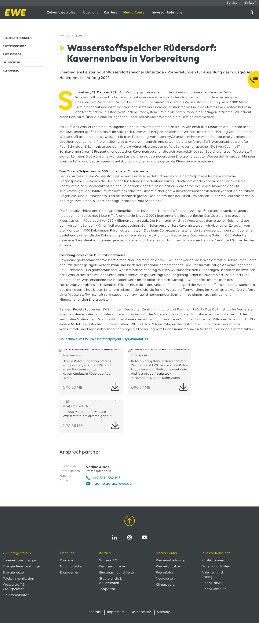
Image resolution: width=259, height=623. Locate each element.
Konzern (66, 560)
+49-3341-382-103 (106, 478)
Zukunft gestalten (62, 12)
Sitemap (163, 612)
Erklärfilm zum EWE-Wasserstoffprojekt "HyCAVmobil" (101, 339)
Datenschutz (141, 612)
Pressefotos (165, 572)
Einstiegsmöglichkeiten (117, 572)
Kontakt (95, 612)
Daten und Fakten (216, 566)
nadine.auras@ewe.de (112, 484)
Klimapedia (165, 585)
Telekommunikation (18, 578)
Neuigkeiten (165, 578)
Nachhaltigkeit (72, 566)
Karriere (111, 12)
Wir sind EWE (109, 560)
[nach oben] (129, 522)
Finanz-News (212, 583)
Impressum (116, 612)
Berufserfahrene (112, 566)
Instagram (129, 537)
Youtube (144, 537)
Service (232, 2)
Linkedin (114, 537)
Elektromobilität (16, 595)
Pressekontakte (168, 566)
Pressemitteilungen (171, 560)
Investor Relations (167, 12)
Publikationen (213, 560)
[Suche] (252, 12)
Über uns (90, 12)
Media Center (134, 12)
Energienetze (13, 572)
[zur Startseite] (21, 12)
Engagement (70, 572)
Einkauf (250, 2)
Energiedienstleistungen (22, 566)
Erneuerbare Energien (20, 560)
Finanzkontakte (214, 589)
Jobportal (107, 589)
